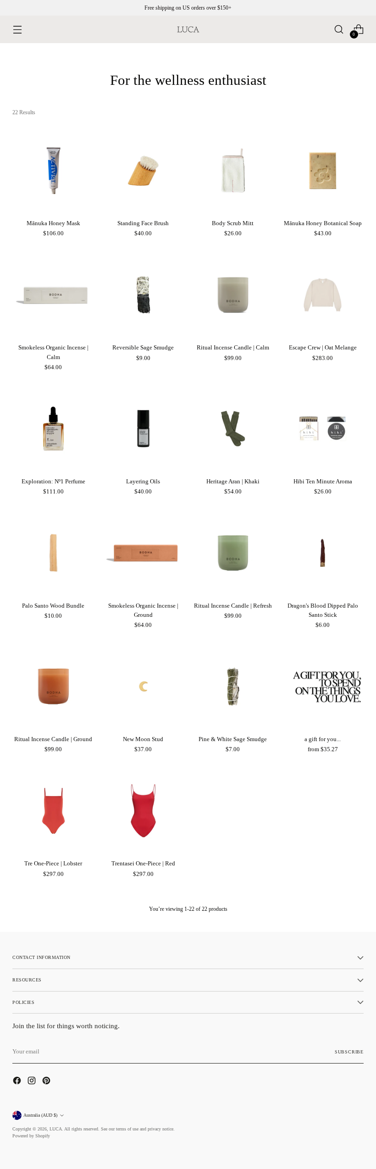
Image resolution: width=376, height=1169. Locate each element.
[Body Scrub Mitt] (233, 171)
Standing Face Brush (143, 223)
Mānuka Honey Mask (53, 223)
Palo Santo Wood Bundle (53, 605)
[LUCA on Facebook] (17, 1082)
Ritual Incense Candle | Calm (233, 347)
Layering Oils (143, 481)
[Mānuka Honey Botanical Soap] (323, 171)
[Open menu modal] (17, 29)
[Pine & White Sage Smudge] (233, 686)
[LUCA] (188, 29)
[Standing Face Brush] (143, 171)
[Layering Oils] (143, 429)
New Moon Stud (143, 739)
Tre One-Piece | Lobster (53, 863)
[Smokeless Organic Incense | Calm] (53, 295)
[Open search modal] (339, 29)
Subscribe (349, 1051)
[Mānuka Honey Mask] (53, 171)
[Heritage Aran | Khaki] (233, 429)
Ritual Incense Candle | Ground (53, 739)
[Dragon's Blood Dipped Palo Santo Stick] (323, 553)
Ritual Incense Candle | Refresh (233, 605)
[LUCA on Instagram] (32, 1082)
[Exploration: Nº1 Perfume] (53, 429)
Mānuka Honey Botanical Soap (323, 223)
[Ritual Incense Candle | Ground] (53, 686)
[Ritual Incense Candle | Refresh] (233, 553)
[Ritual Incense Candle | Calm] (233, 295)
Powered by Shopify (31, 1135)
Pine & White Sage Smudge (233, 739)
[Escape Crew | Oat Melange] (323, 295)
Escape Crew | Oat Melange (323, 347)
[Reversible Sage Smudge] (143, 295)
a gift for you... (322, 739)
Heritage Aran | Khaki (233, 481)
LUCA (56, 1128)
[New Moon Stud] (143, 686)
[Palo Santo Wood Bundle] (53, 553)
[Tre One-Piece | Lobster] (53, 811)
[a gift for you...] (323, 686)
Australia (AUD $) (40, 1115)
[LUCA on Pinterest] (47, 1082)
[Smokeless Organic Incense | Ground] (143, 553)
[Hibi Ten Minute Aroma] (323, 429)
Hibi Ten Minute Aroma (322, 481)
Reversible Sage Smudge (143, 347)
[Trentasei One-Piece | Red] (143, 811)
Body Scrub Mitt (233, 223)
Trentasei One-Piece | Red (143, 863)
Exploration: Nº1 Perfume (53, 481)
